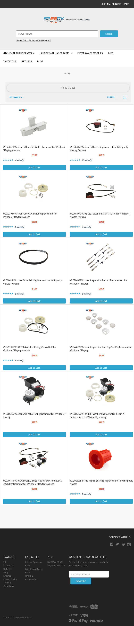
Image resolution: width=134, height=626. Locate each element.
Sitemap (7, 575)
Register (116, 3)
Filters (111, 97)
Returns (27, 61)
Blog (40, 61)
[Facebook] (111, 544)
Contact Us (9, 61)
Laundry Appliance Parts (55, 53)
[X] (117, 544)
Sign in (105, 3)
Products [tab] (67, 88)
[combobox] (57, 33)
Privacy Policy (10, 579)
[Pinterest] (123, 544)
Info (110, 53)
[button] (124, 97)
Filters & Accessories (90, 53)
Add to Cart (34, 167)
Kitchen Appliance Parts (17, 53)
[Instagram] (129, 544)
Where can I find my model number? (33, 40)
